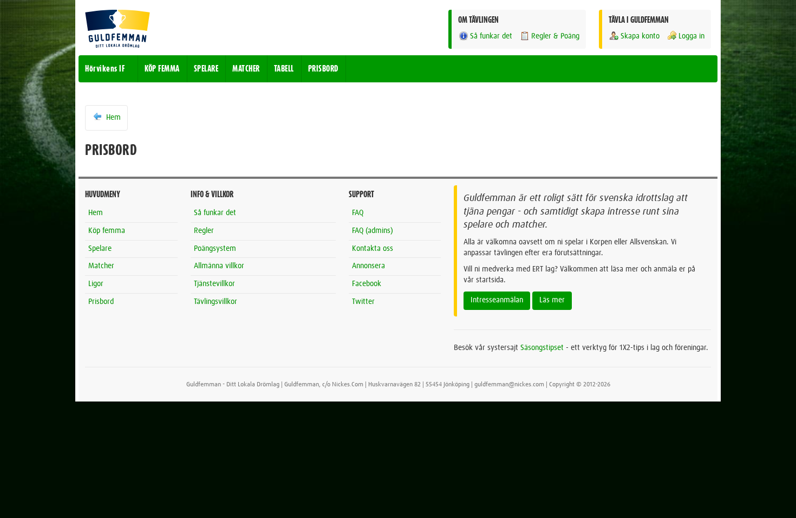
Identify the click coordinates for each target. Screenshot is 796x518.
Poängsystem (215, 248)
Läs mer (552, 300)
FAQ (357, 213)
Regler (204, 231)
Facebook (366, 284)
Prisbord (101, 302)
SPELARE (206, 69)
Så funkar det (491, 36)
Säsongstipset (542, 348)
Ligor (95, 284)
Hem (112, 117)
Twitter (363, 302)
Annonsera (368, 266)
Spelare (100, 248)
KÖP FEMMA (162, 69)
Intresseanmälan (497, 300)
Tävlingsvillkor (215, 302)
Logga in (691, 36)
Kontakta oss (372, 248)
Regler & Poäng (555, 36)
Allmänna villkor (219, 266)
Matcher (101, 266)
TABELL (284, 69)
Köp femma (106, 231)
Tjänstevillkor (214, 284)
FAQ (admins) (372, 231)
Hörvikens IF (105, 69)
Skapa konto (640, 36)
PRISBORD (323, 69)
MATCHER (246, 69)
